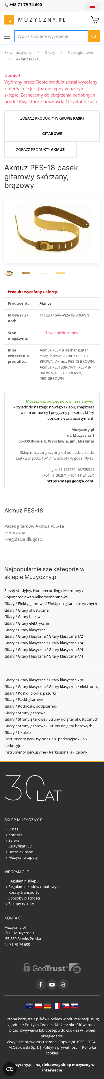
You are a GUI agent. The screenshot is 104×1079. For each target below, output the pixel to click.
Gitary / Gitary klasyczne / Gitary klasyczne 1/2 (43, 636)
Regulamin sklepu (23, 881)
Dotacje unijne (20, 851)
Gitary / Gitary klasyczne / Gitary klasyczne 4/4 (43, 656)
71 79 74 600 (19, 944)
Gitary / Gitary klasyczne (25, 629)
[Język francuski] (56, 1005)
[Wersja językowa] (92, 6)
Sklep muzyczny (18, 52)
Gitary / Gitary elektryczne (26, 623)
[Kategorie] (7, 37)
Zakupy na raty (21, 903)
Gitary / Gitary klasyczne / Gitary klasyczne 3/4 (43, 649)
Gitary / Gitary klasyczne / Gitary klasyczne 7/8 (43, 679)
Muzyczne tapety (23, 857)
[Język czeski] (65, 1005)
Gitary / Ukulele (17, 732)
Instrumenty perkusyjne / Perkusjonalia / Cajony (45, 752)
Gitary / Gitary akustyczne (26, 610)
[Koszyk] (95, 19)
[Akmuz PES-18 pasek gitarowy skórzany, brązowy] (52, 229)
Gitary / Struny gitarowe (24, 712)
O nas (13, 829)
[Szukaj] (94, 36)
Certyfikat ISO (20, 846)
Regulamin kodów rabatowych (34, 886)
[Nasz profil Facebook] (41, 984)
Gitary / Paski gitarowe (23, 699)
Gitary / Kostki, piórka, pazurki (30, 693)
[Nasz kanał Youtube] (52, 984)
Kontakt (15, 834)
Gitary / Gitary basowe (23, 616)
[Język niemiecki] (47, 1005)
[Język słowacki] (74, 1005)
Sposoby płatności (24, 898)
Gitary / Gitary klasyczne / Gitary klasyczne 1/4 (43, 642)
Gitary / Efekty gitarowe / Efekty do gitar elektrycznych (50, 603)
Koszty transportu (24, 892)
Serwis (13, 840)
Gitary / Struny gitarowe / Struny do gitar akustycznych (51, 719)
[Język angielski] (29, 1005)
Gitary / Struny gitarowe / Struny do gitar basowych (48, 725)
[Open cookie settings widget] (10, 1069)
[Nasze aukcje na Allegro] (63, 984)
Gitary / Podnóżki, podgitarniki (30, 706)
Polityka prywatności (60, 1047)
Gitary (50, 52)
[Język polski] (38, 1005)
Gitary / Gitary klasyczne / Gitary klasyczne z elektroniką (51, 686)
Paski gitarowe (80, 52)
